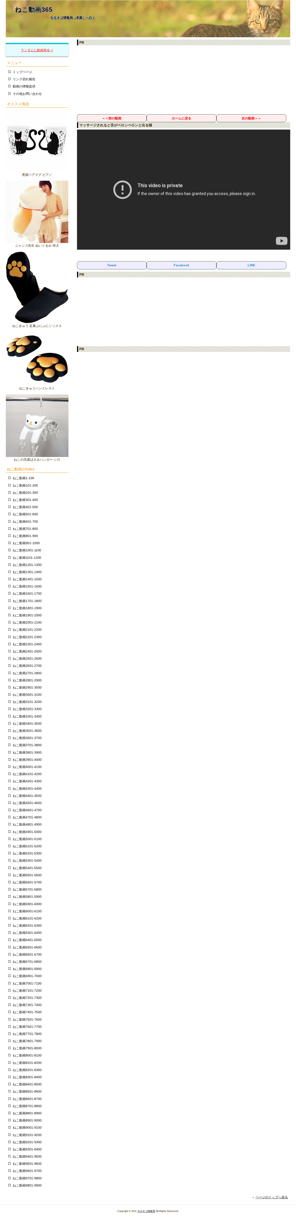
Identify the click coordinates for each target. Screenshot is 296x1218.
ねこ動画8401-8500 (27, 1084)
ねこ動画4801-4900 (27, 824)
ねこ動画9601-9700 (27, 1171)
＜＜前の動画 (111, 118)
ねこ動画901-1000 (26, 543)
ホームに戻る (181, 118)
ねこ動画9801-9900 (27, 1185)
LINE (251, 265)
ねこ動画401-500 (25, 507)
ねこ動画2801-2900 (27, 680)
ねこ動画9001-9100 (27, 1127)
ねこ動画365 (33, 9)
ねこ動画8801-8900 (27, 1113)
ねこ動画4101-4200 (27, 774)
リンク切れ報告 (24, 79)
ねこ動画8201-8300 (27, 1070)
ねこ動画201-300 (25, 492)
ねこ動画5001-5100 (27, 839)
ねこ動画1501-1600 (27, 586)
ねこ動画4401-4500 (27, 796)
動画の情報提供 (24, 86)
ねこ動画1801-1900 (27, 608)
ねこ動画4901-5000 (27, 832)
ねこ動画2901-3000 (27, 687)
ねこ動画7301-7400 (27, 1005)
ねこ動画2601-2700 (27, 666)
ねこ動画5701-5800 (27, 889)
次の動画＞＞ (251, 118)
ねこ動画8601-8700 (27, 1099)
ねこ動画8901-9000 (27, 1120)
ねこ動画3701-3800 (27, 745)
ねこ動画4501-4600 (27, 803)
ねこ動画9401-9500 (27, 1156)
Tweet (111, 265)
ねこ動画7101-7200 (27, 990)
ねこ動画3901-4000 (27, 759)
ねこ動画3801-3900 (27, 752)
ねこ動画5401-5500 (27, 868)
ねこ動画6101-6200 (27, 918)
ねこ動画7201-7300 (27, 998)
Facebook (181, 265)
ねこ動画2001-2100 (27, 622)
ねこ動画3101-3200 (27, 702)
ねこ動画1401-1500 (27, 579)
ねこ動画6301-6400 (27, 933)
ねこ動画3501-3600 (27, 731)
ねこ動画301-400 (25, 500)
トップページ (22, 72)
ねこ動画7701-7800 (27, 1034)
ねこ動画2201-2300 (27, 637)
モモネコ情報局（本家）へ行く (73, 17)
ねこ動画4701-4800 (27, 817)
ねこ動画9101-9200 (27, 1135)
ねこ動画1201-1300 (27, 565)
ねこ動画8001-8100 (27, 1055)
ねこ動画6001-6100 (27, 911)
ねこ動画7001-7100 (27, 983)
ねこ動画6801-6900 (27, 969)
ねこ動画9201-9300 (27, 1142)
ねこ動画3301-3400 (27, 716)
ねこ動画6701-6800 (27, 961)
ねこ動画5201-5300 (27, 853)
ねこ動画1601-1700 (27, 593)
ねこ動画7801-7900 (27, 1041)
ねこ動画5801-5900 (27, 896)
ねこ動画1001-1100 (27, 550)
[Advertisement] (183, 79)
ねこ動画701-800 (25, 529)
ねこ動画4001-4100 (27, 767)
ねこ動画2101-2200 (27, 629)
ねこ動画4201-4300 (27, 781)
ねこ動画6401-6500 (27, 940)
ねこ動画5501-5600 (27, 875)
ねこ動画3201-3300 (27, 709)
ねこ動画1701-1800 (27, 601)
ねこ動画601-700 (25, 521)
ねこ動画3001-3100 (27, 694)
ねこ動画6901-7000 (27, 976)
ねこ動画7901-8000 (27, 1048)
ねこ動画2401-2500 (27, 651)
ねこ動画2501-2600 (27, 658)
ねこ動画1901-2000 (27, 615)
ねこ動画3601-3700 (27, 738)
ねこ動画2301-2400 (27, 644)
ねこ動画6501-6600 (27, 947)
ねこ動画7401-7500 (27, 1012)
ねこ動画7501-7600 (27, 1019)
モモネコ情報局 (146, 1211)
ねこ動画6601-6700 (27, 954)
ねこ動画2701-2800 (27, 673)
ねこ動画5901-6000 (27, 904)
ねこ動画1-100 (23, 478)
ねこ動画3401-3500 (27, 723)
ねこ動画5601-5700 (27, 882)
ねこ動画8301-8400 (27, 1077)
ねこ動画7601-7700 (27, 1026)
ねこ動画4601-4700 (27, 810)
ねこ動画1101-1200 (27, 557)
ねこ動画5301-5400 (27, 860)
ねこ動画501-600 (25, 514)
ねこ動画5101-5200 (27, 846)
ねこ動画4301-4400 (27, 788)
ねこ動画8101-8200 (27, 1063)
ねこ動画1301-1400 (27, 572)
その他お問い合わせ (27, 94)
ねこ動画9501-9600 (27, 1163)
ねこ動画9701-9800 (27, 1178)
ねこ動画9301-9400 (27, 1149)
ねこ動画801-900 (25, 536)
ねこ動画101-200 (25, 485)
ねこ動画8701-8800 (27, 1106)
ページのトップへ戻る (272, 1197)
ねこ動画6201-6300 (27, 925)
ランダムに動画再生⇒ (37, 50)
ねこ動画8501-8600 (27, 1091)
